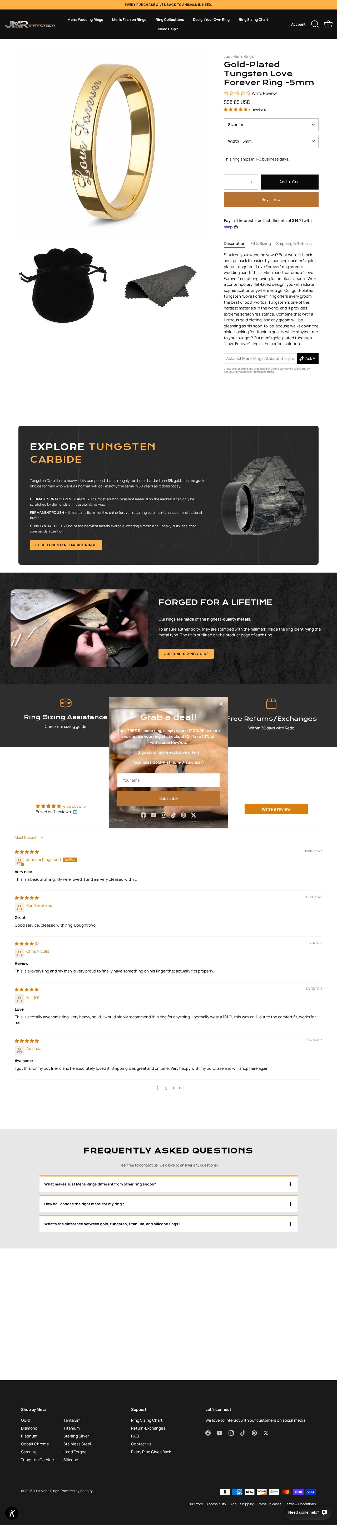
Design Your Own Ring (211, 19)
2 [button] (166, 1088)
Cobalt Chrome (35, 1444)
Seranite (29, 1452)
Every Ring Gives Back (151, 1452)
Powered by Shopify (77, 1490)
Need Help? (168, 29)
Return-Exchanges (148, 1428)
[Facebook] (143, 814)
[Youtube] (153, 814)
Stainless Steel (77, 1444)
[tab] (237, 244)
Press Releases (269, 1504)
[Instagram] (163, 814)
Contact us (141, 1444)
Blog (233, 1504)
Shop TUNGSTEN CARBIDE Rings (66, 545)
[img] (27, 852)
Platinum (29, 1436)
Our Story (195, 1504)
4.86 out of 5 (74, 806)
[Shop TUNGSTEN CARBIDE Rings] (168, 495)
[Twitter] (193, 814)
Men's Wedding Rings (85, 19)
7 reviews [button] (257, 109)
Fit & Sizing (261, 243)
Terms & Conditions (300, 1504)
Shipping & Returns (294, 243)
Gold (25, 1420)
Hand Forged (75, 1452)
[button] (236, 109)
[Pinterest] (183, 814)
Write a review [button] (276, 809)
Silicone (70, 1460)
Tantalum (72, 1420)
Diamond (29, 1428)
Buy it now (271, 199)
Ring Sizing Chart (253, 19)
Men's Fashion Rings (129, 19)
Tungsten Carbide (37, 1460)
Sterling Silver (76, 1436)
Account (298, 24)
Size (232, 125)
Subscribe (168, 798)
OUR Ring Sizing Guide (186, 653)
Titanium (71, 1428)
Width (233, 141)
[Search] (315, 24)
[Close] (221, 704)
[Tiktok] (173, 814)
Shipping (247, 1504)
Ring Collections (170, 19)
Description (234, 243)
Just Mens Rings (239, 56)
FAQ (135, 1436)
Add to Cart (289, 182)
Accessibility (216, 1504)
